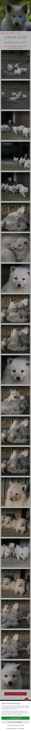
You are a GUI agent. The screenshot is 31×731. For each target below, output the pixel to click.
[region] (15, 710)
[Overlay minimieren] (28, 703)
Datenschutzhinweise (12, 728)
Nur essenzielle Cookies (15, 722)
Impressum (21, 728)
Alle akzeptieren (14, 718)
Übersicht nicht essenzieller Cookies (15, 725)
